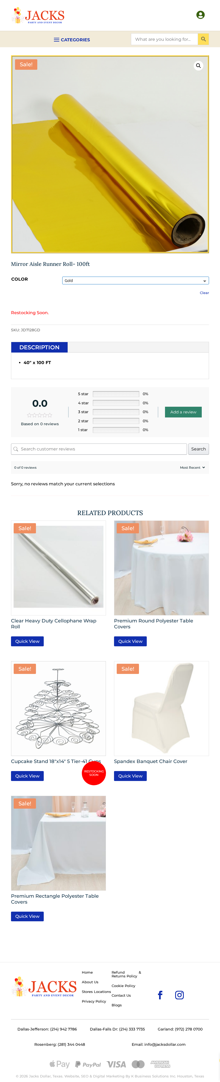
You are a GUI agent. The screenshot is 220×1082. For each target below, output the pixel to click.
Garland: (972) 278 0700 (180, 1029)
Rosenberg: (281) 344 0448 (59, 1044)
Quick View (27, 641)
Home (87, 972)
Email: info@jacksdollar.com (159, 1044)
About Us (90, 982)
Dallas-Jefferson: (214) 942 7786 (47, 1029)
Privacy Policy (94, 1001)
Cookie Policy (123, 986)
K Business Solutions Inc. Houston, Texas (167, 1076)
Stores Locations (96, 992)
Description (39, 347)
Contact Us (121, 995)
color (19, 279)
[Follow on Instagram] (170, 986)
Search (198, 449)
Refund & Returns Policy (126, 974)
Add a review (183, 412)
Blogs (117, 1005)
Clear (204, 293)
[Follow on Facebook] (151, 986)
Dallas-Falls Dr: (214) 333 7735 (117, 1029)
